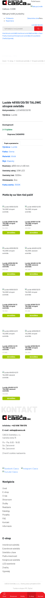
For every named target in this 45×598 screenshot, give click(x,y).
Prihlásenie (10, 18)
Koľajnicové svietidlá (22, 36)
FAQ (4, 518)
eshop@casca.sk (17, 430)
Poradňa (5, 514)
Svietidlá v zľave (36, 33)
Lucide (9, 147)
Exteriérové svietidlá (23, 33)
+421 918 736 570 (37, 25)
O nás (4, 496)
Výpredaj (10, 38)
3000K (11, 184)
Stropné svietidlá (38, 61)
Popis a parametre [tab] (11, 143)
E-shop (10, 61)
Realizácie (6, 507)
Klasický (8, 161)
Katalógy (6, 511)
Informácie (7, 526)
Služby (22, 596)
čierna (8, 151)
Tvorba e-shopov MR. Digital (22, 588)
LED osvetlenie (35, 36)
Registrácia (10, 21)
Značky (4, 38)
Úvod (4, 61)
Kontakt (40, 596)
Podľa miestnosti (8, 36)
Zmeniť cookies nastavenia (13, 453)
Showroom (13, 596)
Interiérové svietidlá (9, 33)
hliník (9, 156)
